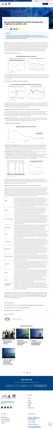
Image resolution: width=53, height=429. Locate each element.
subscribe (40, 385)
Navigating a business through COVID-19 (13, 310)
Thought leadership (10, 19)
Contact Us (45, 3)
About (29, 400)
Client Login (15, 0)
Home (5, 19)
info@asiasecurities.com (33, 424)
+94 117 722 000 (31, 422)
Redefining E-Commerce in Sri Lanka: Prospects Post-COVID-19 (17, 307)
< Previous (24, 372)
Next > (30, 372)
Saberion (39, 427)
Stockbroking (4, 417)
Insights (29, 404)
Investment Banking (5, 421)
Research (3, 422)
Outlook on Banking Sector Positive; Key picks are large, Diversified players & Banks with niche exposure (25, 305)
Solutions (30, 402)
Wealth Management (5, 419)
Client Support (31, 407)
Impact (29, 405)
